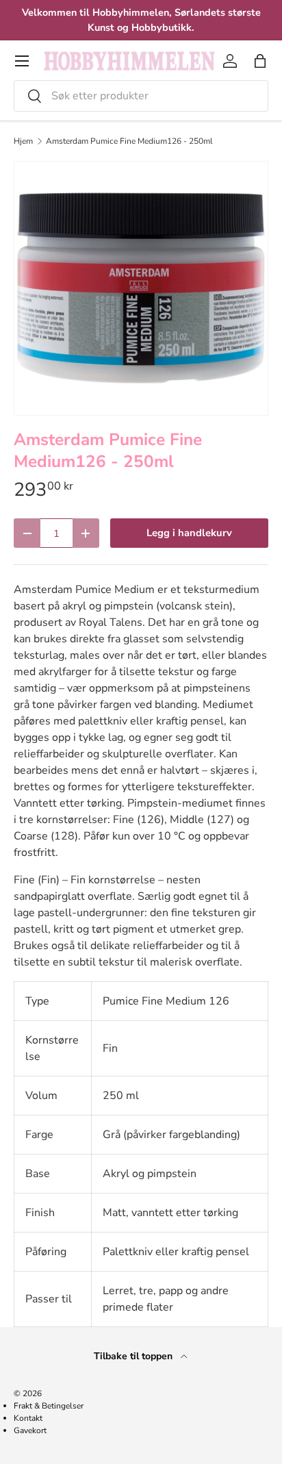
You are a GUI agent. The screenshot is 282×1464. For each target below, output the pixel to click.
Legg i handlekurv (189, 533)
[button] (260, 61)
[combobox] (141, 96)
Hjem (23, 141)
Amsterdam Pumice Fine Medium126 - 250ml (129, 141)
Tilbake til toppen (134, 1356)
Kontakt (28, 1418)
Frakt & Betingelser (49, 1405)
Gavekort (30, 1430)
